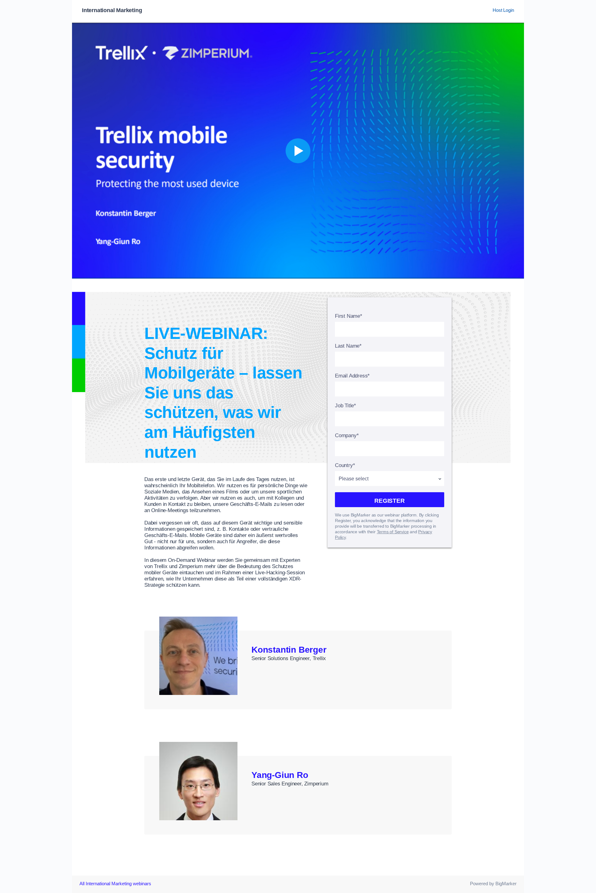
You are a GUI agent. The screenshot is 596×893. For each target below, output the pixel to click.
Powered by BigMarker (493, 883)
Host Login (503, 10)
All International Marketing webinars (115, 883)
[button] (298, 151)
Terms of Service (393, 531)
